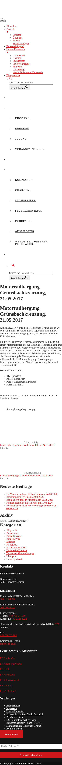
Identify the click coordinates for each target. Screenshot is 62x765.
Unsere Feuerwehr (24, 169)
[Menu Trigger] (1, 18)
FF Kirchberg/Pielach (11, 663)
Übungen (22, 128)
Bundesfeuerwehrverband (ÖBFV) (23, 722)
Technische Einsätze (16, 550)
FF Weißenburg (8, 691)
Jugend (21, 138)
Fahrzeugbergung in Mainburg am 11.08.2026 (29, 502)
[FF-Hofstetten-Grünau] (24, 14)
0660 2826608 (7, 607)
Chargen (22, 190)
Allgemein (11, 530)
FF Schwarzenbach (9, 680)
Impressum (11, 708)
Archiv (3, 520)
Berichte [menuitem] (10, 30)
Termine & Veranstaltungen (20, 553)
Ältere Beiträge (27, 443)
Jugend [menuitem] (16, 40)
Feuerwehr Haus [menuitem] (21, 63)
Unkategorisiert (14, 559)
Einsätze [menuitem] (17, 34)
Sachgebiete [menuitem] (19, 60)
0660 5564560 (7, 599)
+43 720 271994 (8, 635)
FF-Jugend (11, 544)
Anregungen (11, 734)
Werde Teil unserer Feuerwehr (31, 243)
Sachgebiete (25, 200)
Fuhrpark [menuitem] (17, 66)
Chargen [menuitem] (17, 58)
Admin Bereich (14, 728)
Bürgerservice (21, 254)
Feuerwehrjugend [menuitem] (15, 46)
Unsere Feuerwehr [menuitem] (15, 51)
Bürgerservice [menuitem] (13, 75)
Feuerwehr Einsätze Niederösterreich (24, 714)
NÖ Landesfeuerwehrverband (21, 720)
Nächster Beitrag (26, 474)
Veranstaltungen (30, 149)
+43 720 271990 (17, 615)
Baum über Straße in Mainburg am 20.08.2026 (29, 499)
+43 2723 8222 (19, 618)
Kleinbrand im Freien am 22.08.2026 (25, 497)
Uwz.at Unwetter (15, 711)
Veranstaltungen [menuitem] (21, 43)
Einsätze (22, 118)
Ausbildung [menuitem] (18, 69)
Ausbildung (24, 231)
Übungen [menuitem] (17, 37)
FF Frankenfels (7, 658)
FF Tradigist (6, 685)
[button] (10, 79)
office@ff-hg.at (7, 643)
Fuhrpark (23, 221)
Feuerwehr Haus (28, 210)
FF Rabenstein (7, 674)
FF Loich (4, 669)
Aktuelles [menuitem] (11, 26)
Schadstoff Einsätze (16, 547)
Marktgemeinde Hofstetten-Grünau (23, 725)
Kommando (24, 180)
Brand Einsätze (14, 536)
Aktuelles (17, 97)
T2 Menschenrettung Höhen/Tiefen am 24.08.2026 (31, 494)
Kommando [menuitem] (19, 55)
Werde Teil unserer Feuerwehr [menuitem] (28, 72)
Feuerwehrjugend (24, 159)
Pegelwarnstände (14, 717)
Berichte (16, 108)
